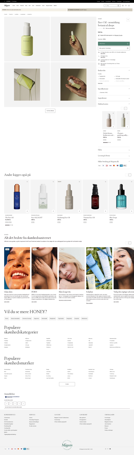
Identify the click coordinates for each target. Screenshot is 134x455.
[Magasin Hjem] (7, 6)
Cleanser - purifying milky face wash (122, 135)
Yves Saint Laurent (8, 373)
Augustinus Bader (8, 215)
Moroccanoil (28, 373)
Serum (6, 318)
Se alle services (32, 426)
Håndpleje (27, 347)
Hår (89, 340)
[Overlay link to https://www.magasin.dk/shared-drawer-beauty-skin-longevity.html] (72, 268)
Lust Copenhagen (126, 1)
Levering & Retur (104, 156)
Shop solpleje (89, 303)
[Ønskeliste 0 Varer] (126, 5)
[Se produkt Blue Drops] (121, 197)
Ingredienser (102, 98)
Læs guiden (6, 301)
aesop (69, 375)
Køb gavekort (83, 417)
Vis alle (67, 384)
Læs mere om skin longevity (65, 300)
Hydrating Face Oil (63, 217)
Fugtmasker (61, 318)
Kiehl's (69, 371)
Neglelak (48, 338)
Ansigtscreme (28, 340)
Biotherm (91, 375)
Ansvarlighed (108, 1)
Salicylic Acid (70, 347)
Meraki (47, 373)
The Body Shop (28, 369)
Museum (107, 426)
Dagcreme (36, 318)
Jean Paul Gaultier (50, 378)
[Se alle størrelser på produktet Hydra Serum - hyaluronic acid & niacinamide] (104, 139)
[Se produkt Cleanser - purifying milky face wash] (123, 120)
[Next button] (133, 10)
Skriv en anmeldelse (110, 28)
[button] (123, 5)
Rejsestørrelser (113, 338)
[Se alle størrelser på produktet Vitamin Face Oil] (84, 222)
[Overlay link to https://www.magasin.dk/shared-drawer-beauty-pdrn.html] (44, 268)
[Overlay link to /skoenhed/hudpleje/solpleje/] (99, 268)
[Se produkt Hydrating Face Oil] (69, 197)
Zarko (5, 378)
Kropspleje (112, 340)
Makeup (6, 338)
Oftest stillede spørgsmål (60, 421)
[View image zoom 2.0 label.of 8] (73, 39)
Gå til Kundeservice (8, 421)
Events (30, 417)
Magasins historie (109, 421)
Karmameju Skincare (35, 215)
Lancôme (48, 371)
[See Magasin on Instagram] (106, 449)
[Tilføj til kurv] (113, 126)
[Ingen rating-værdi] (100, 28)
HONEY (100, 18)
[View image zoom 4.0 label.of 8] (73, 84)
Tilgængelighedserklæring (10, 434)
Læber (26, 342)
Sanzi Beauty (60, 215)
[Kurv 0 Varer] (129, 5)
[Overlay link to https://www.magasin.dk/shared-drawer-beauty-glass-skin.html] (17, 268)
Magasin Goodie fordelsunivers (61, 417)
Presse (106, 428)
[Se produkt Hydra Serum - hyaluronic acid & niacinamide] (109, 120)
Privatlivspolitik (7, 426)
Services (113, 1)
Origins (5, 375)
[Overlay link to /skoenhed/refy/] (99, 9)
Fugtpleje (48, 342)
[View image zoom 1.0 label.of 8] (27, 39)
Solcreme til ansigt (27, 318)
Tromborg (112, 373)
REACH (5, 432)
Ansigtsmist (52, 318)
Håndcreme (84, 318)
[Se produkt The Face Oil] (17, 197)
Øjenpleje (91, 342)
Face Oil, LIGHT (36, 217)
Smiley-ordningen (109, 430)
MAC (5, 371)
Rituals (47, 369)
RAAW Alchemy (113, 215)
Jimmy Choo (28, 375)
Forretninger (119, 1)
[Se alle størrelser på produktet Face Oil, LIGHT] (32, 222)
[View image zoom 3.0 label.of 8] (27, 84)
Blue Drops (113, 217)
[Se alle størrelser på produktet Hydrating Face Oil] (59, 222)
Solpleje (6, 342)
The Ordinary (70, 373)
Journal (102, 1)
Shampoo (48, 347)
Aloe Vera (70, 338)
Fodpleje (6, 340)
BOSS (69, 378)
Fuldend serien (103, 104)
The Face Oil (9, 217)
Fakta (100, 150)
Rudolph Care (91, 369)
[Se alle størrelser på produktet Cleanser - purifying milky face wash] (119, 139)
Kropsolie (77, 318)
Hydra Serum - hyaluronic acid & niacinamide (109, 135)
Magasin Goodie (118, 35)
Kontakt (6, 419)
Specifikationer (103, 89)
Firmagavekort (83, 419)
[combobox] (112, 5)
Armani (90, 378)
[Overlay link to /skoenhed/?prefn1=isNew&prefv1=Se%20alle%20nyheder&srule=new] (34, 9)
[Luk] (89, 242)
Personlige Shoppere (34, 419)
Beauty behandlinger (34, 421)
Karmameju (27, 371)
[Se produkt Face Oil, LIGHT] (43, 197)
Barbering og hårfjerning (115, 347)
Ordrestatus (7, 417)
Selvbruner (48, 340)
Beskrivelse (101, 70)
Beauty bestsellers (15, 318)
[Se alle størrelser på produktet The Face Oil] (8, 222)
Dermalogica (91, 371)
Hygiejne (6, 347)
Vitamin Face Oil (89, 217)
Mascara (90, 338)
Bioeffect (69, 369)
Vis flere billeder (50, 110)
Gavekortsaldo (83, 421)
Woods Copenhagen (87, 215)
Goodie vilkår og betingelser (10, 430)
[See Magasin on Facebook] (108, 449)
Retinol (90, 347)
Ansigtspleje (70, 342)
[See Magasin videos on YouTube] (110, 449)
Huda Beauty (112, 378)
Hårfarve (27, 338)
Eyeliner (69, 340)
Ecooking (48, 375)
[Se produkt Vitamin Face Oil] (95, 197)
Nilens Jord (112, 371)
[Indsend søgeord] (106, 5)
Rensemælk (44, 318)
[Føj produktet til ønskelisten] (128, 19)
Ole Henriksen (7, 369)
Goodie (98, 1)
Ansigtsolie (69, 318)
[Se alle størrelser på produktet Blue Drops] (111, 222)
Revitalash (91, 373)
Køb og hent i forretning (104, 48)
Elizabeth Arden (113, 375)
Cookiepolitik (7, 428)
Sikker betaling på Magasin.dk (108, 161)
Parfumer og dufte (113, 342)
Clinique (111, 369)
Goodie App (57, 419)
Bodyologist (28, 378)
